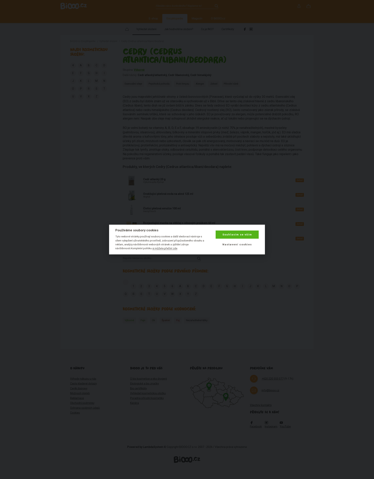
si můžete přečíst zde (164, 248)
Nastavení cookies (237, 244)
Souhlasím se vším (237, 234)
